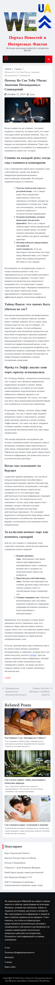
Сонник (8, 678)
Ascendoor (22, 981)
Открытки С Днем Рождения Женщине (22, 867)
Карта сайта (10, 966)
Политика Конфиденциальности (19, 952)
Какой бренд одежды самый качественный (24, 872)
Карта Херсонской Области (17, 853)
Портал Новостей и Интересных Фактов (35, 978)
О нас (7, 947)
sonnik (33, 655)
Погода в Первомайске (15, 862)
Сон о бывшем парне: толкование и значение (26, 825)
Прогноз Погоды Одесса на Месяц (20, 858)
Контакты (9, 957)
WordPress (44, 981)
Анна (32, 94)
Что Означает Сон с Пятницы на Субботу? (25, 738)
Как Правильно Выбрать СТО (18, 877)
